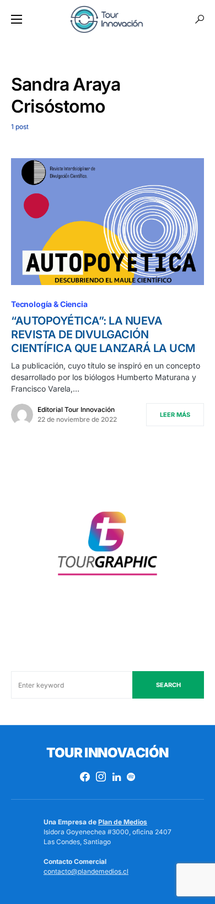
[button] (16, 19)
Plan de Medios (122, 822)
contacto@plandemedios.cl (86, 871)
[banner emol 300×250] (107, 547)
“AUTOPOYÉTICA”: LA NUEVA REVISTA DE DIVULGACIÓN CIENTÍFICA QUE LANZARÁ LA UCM (103, 334)
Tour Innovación (107, 753)
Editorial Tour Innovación (76, 409)
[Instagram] (101, 777)
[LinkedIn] (116, 777)
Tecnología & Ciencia (49, 304)
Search (168, 685)
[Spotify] (131, 777)
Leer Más (175, 414)
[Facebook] (85, 777)
